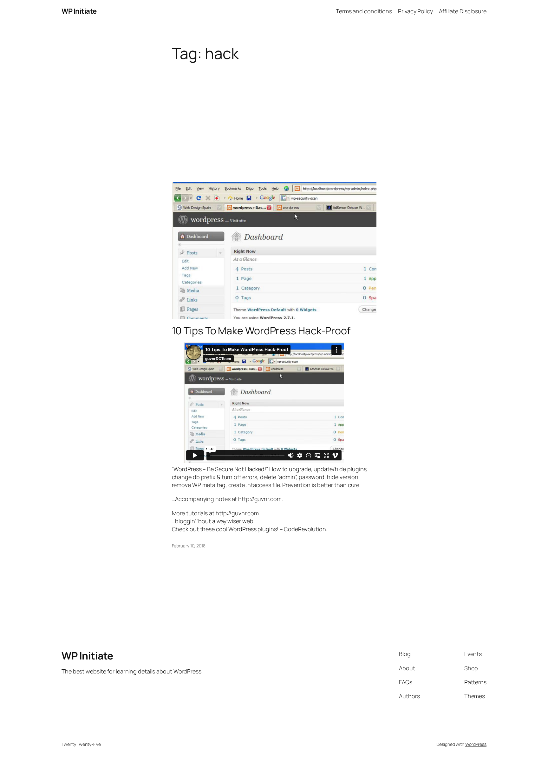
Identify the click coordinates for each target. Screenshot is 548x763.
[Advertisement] (274, 112)
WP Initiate (79, 11)
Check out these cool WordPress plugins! (225, 529)
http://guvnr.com (259, 499)
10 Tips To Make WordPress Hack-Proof (261, 330)
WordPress (475, 744)
